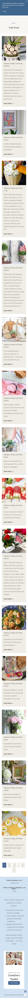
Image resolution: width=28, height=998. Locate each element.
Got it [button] (4, 11)
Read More (8, 103)
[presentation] (14, 48)
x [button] (26, 1)
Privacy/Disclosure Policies (14, 995)
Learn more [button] (5, 7)
